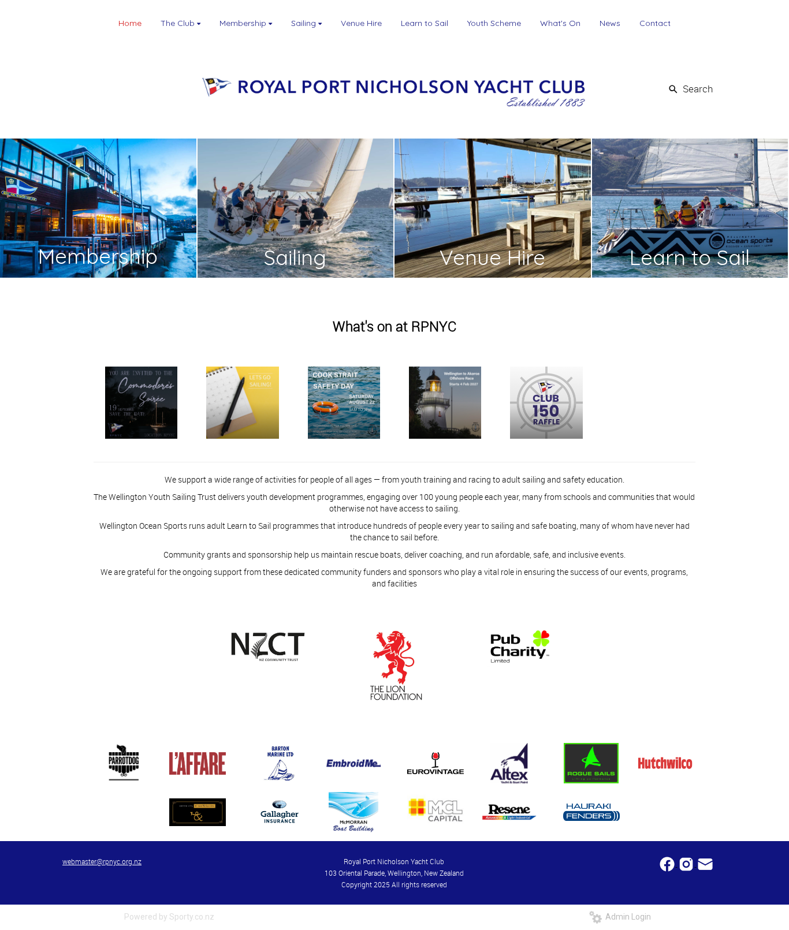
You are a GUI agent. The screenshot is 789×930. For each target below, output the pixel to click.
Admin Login (626, 916)
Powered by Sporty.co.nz (169, 916)
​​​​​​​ (705, 863)
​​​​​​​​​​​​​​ (668, 863)
